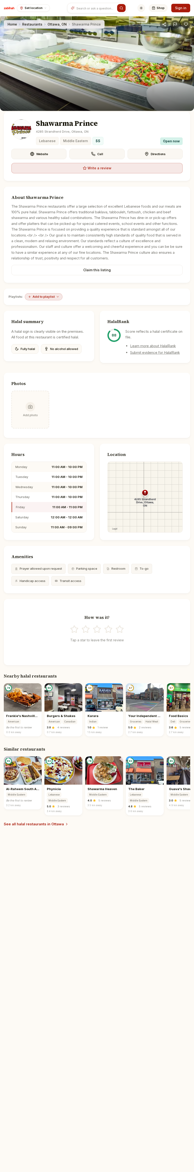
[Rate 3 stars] (97, 629)
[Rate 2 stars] (85, 629)
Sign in (180, 8)
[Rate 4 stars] (108, 629)
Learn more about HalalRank (153, 346)
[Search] (121, 8)
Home (12, 24)
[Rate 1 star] (74, 629)
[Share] (164, 24)
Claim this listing (97, 270)
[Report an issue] (175, 24)
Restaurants (32, 24)
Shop (160, 8)
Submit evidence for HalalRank (155, 352)
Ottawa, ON (57, 24)
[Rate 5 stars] (119, 629)
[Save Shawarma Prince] (186, 24)
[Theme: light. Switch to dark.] (141, 8)
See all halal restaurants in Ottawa (34, 824)
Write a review (99, 168)
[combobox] (95, 8)
